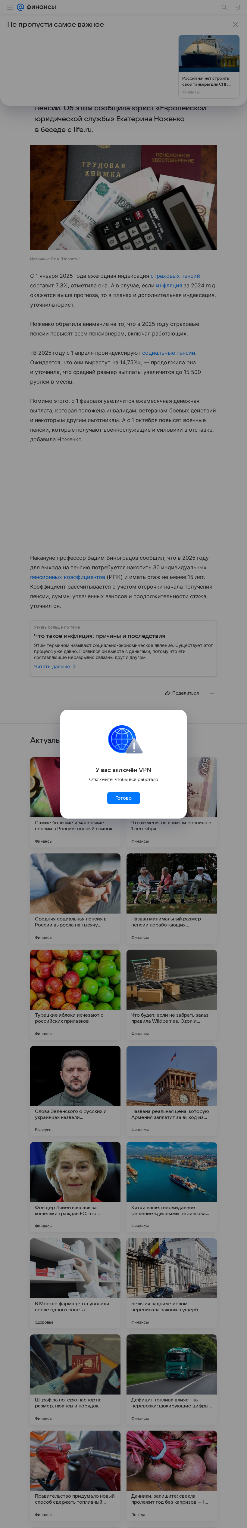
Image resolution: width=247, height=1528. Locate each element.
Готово (123, 798)
